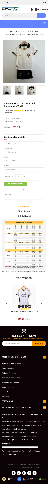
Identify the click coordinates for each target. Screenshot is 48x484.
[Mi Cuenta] (31, 9)
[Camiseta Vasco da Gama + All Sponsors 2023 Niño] (24, 61)
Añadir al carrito (17, 184)
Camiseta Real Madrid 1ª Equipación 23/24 (24, 311)
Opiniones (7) (24, 216)
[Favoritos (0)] (3, 3)
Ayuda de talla (24, 206)
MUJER (16, 429)
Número (6, 166)
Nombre (6, 157)
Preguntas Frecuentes (10, 382)
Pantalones (8, 148)
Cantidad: (7, 177)
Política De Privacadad (11, 378)
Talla (6, 139)
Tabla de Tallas (8, 392)
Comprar (19, 306)
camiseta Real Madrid (20, 433)
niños (23, 429)
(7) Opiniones (8, 110)
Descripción (24, 211)
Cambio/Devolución (9, 368)
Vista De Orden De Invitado (13, 364)
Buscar (41, 15)
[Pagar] (7, 3)
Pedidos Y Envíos (9, 373)
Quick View (29, 306)
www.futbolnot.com (14, 468)
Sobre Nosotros (8, 387)
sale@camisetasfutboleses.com (22, 440)
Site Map (5, 396)
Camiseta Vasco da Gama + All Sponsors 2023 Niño (27, 271)
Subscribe (39, 343)
